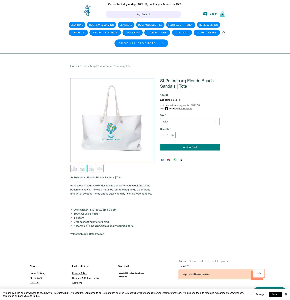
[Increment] (173, 135)
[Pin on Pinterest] (169, 160)
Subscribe (114, 4)
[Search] (223, 32)
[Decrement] (163, 135)
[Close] (286, 294)
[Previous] (17, 6)
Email (183, 266)
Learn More (185, 108)
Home (74, 66)
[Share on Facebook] (162, 160)
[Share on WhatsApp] (175, 160)
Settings (260, 294)
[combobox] (190, 121)
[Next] (272, 6)
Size (163, 115)
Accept (275, 294)
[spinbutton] (168, 135)
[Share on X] (181, 160)
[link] (222, 14)
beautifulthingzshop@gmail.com (131, 273)
